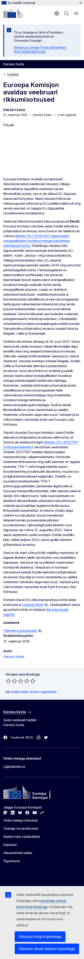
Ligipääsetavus (14, 766)
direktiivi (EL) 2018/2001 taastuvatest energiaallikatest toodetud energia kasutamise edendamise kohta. (36, 241)
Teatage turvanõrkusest (20, 828)
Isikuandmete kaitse (17, 853)
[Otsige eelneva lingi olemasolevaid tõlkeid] (46, 605)
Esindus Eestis (13, 657)
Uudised (13, 74)
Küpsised (10, 845)
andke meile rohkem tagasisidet (33, 692)
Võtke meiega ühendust (20, 820)
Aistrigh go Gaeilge (26, 47)
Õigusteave (11, 861)
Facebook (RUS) (22, 737)
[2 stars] (11, 680)
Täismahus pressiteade (20, 631)
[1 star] (8, 680)
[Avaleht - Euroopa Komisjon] (13, 13)
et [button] (56, 13)
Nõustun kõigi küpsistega (40, 936)
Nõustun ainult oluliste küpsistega (47, 949)
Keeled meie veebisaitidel (21, 837)
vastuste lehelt (32, 605)
